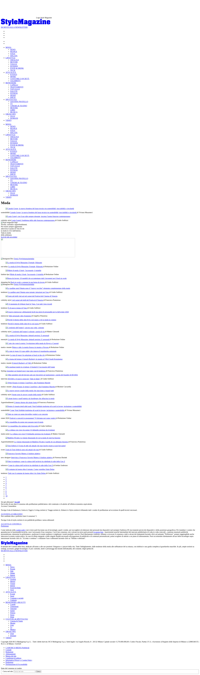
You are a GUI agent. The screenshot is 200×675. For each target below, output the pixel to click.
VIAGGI (13, 64)
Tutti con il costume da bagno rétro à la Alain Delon (27, 473)
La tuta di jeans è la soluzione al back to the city (27, 355)
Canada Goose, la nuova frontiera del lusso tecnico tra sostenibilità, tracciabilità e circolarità (43, 212)
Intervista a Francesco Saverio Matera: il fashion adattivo (32, 458)
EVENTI (13, 74)
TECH (12, 70)
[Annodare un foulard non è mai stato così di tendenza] (30, 367)
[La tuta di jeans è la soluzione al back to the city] (31, 351)
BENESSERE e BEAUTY (16, 602)
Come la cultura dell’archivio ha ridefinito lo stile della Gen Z (30, 465)
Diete (12, 617)
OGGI (12, 116)
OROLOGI (14, 60)
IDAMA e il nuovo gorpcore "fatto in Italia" (24, 379)
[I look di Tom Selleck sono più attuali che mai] (36, 446)
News (12, 567)
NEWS (13, 49)
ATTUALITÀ (11, 72)
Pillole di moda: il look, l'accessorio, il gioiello (27, 274)
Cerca (38, 671)
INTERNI (14, 66)
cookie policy (21, 530)
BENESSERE (11, 83)
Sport (12, 596)
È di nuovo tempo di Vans (17, 308)
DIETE (13, 97)
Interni (12, 575)
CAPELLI (14, 85)
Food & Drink (15, 588)
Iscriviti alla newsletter (9, 237)
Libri (12, 625)
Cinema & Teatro (16, 621)
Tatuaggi (13, 609)
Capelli (12, 604)
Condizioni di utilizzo (13, 658)
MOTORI (14, 62)
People (12, 569)
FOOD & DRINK (17, 68)
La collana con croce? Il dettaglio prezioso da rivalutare (30, 434)
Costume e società (16, 598)
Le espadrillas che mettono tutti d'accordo (23, 426)
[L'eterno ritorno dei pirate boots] (30, 398)
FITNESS (14, 93)
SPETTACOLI (11, 99)
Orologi (13, 579)
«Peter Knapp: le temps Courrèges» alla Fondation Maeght (33, 387)
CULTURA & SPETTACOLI (17, 619)
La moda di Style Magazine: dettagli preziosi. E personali (29, 339)
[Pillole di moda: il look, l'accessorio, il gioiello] (23, 270)
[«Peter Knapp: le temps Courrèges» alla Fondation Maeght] (28, 383)
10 (6, 496)
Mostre (12, 623)
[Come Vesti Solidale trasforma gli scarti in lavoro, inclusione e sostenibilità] (44, 406)
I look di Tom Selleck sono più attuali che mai (22, 450)
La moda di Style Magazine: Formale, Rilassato (25, 267)
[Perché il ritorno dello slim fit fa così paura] (31, 320)
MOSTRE (14, 108)
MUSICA (13, 112)
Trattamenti (14, 607)
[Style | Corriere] (25, 25)
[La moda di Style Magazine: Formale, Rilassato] (24, 263)
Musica (13, 629)
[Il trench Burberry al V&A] (34, 359)
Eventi (12, 594)
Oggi (12, 634)
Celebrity (13, 600)
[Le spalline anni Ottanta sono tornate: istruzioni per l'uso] (38, 288)
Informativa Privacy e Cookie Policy (19, 660)
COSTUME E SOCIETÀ (19, 79)
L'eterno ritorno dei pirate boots (25, 402)
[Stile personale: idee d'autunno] (37, 312)
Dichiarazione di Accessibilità (16, 664)
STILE (12, 54)
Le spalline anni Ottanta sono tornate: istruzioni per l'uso (28, 292)
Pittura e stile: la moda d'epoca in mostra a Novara (30, 347)
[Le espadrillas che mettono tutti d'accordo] (24, 422)
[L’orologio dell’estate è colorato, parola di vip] (25, 328)
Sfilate (12, 573)
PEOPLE (13, 52)
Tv (11, 627)
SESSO (13, 95)
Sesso (12, 615)
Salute (12, 611)
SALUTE (13, 91)
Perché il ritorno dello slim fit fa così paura (23, 324)
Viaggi (12, 584)
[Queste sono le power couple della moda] (30, 391)
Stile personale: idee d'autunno (20, 316)
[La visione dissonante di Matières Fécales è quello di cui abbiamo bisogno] (33, 438)
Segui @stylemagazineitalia (24, 259)
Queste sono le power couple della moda (26, 395)
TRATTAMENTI (16, 87)
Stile (11, 571)
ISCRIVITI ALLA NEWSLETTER (14, 27)
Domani (13, 636)
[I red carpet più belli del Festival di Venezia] (31, 296)
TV (11, 104)
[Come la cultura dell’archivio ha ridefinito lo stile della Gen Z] (35, 461)
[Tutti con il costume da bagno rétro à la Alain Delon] (30, 469)
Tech (12, 590)
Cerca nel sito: (8, 671)
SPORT (13, 77)
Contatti (8, 650)
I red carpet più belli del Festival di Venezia (27, 300)
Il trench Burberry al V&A (22, 363)
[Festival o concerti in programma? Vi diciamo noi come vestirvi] (27, 414)
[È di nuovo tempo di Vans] (29, 304)
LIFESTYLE (10, 58)
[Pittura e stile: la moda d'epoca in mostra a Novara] (32, 343)
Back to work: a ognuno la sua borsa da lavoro (28, 282)
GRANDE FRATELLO (19, 102)
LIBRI (12, 110)
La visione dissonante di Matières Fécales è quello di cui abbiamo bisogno (41, 442)
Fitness (12, 613)
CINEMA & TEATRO (18, 106)
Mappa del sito (11, 656)
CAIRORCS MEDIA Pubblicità (17, 648)
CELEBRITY (15, 81)
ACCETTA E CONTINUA (11, 524)
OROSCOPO (11, 114)
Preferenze (5, 526)
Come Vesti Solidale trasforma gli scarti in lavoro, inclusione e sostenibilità (37, 410)
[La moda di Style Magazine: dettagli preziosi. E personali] (27, 336)
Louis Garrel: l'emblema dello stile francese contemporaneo (33, 220)
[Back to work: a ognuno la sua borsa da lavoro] (36, 278)
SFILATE (13, 56)
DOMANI (14, 118)
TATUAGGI (15, 89)
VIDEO (8, 120)
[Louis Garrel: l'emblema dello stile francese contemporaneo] (38, 216)
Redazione (9, 652)
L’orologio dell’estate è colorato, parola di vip (28, 332)
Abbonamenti (11, 654)
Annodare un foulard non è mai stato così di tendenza (26, 371)
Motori (12, 582)
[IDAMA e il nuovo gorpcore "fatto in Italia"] (42, 375)
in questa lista (98, 532)
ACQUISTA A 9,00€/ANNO (12, 514)
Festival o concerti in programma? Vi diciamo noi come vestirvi (33, 418)
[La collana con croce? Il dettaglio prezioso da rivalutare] (30, 430)
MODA (8, 47)
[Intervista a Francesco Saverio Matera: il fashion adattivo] (23, 454)
